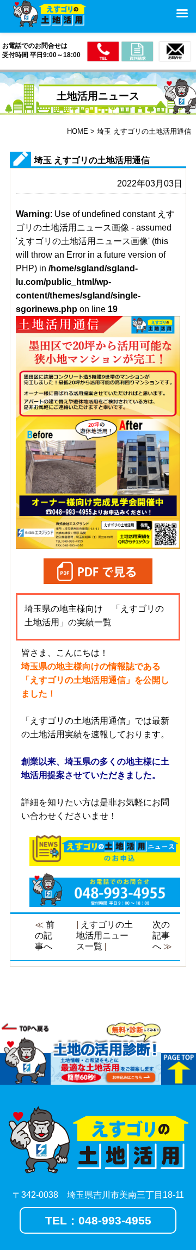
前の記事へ (44, 935)
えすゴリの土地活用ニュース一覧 (104, 935)
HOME (77, 131)
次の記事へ (161, 935)
